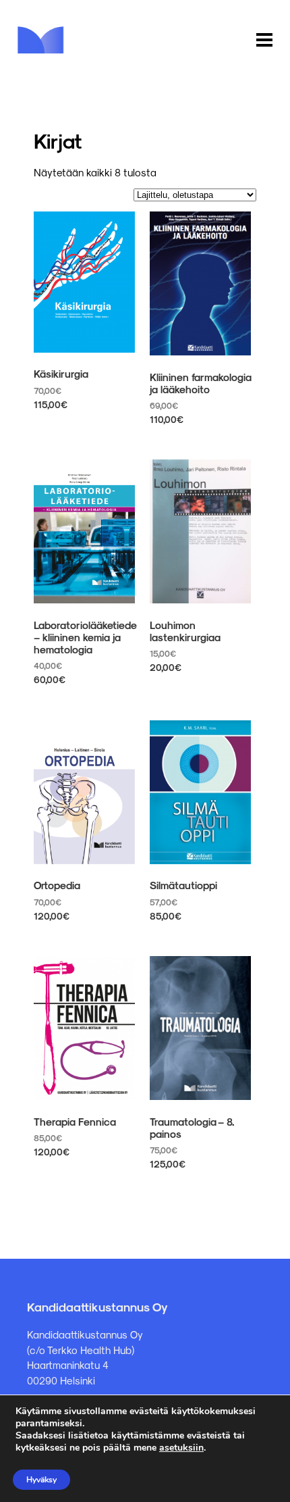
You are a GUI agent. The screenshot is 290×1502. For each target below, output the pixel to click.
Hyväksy (41, 1479)
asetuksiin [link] (181, 1447)
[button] (264, 41)
